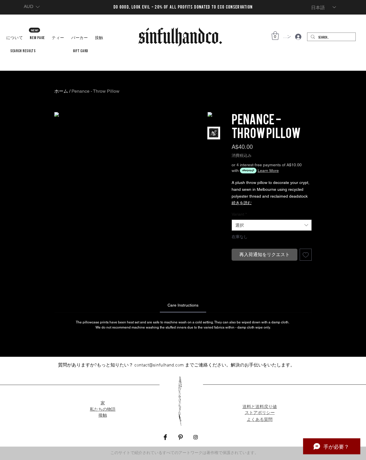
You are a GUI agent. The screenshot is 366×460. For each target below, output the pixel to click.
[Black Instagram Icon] (195, 437)
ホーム (61, 91)
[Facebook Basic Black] (165, 437)
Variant (239, 214)
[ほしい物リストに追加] (306, 255)
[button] (31, 7)
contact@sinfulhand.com (159, 365)
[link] (183, 305)
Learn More (268, 170)
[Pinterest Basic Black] (180, 437)
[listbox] (31, 7)
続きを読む (242, 202)
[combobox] (272, 225)
